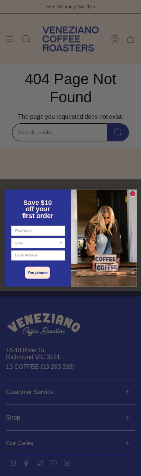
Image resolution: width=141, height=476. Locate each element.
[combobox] (36, 243)
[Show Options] (60, 243)
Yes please (37, 272)
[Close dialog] (132, 193)
